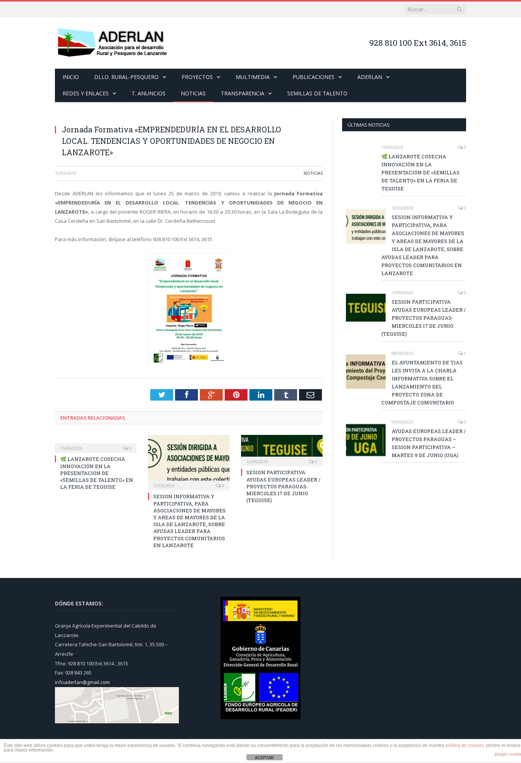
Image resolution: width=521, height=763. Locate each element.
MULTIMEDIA (253, 76)
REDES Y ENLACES (86, 93)
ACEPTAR (264, 757)
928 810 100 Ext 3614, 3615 (417, 42)
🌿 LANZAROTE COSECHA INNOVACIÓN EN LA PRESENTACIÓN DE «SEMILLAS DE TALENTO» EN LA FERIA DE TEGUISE (96, 473)
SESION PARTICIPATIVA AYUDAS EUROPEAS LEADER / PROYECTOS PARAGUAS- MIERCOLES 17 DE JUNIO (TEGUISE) (283, 486)
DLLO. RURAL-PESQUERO (126, 76)
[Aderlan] (112, 43)
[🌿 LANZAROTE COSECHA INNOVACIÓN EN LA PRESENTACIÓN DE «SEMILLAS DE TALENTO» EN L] (96, 443)
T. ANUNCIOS (149, 93)
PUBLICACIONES (313, 76)
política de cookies (464, 745)
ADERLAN (369, 76)
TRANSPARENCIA (242, 93)
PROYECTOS (197, 76)
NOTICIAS (193, 93)
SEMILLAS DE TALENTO (317, 93)
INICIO (71, 76)
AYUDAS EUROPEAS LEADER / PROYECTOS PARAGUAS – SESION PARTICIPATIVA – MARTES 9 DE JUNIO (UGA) (429, 443)
